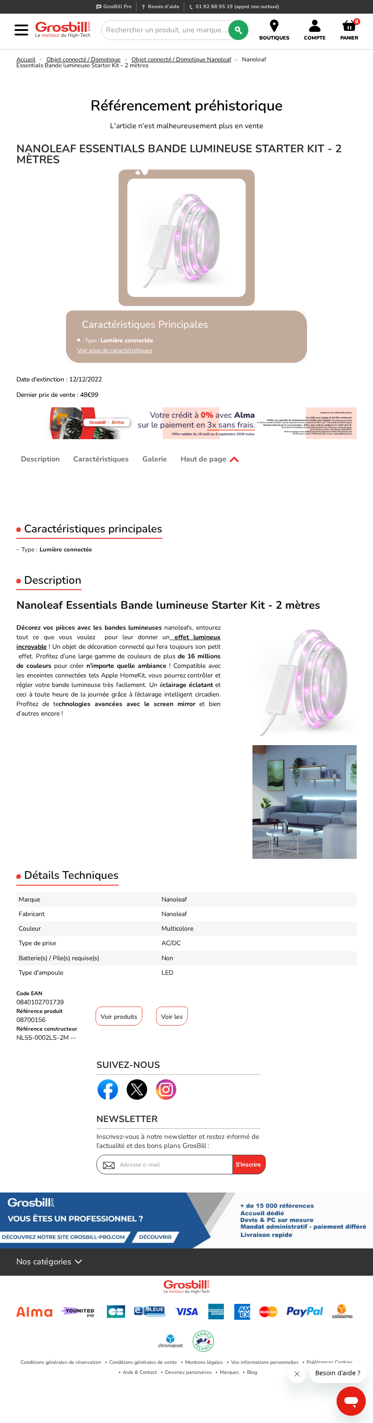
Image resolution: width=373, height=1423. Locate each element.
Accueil (25, 59)
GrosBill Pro (117, 6)
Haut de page (204, 459)
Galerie (154, 459)
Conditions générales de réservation (60, 1362)
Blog (252, 1372)
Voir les (172, 1016)
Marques (229, 1372)
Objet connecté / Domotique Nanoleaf (181, 59)
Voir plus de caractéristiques (114, 351)
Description (40, 459)
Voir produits (119, 1016)
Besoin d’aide (163, 6)
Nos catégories (43, 1262)
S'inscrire (248, 1165)
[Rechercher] (238, 30)
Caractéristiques (101, 459)
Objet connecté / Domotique (83, 59)
